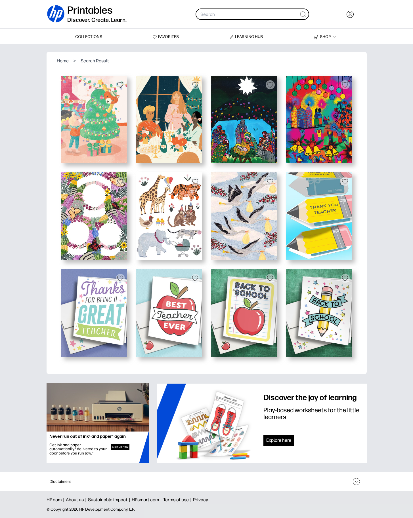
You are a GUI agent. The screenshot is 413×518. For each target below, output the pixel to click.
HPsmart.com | (147, 499)
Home (63, 61)
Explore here (278, 440)
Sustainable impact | (110, 499)
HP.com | (56, 499)
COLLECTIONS (88, 36)
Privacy (200, 499)
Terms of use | (178, 499)
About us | (77, 499)
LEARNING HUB (249, 36)
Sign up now (120, 447)
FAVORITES (168, 36)
